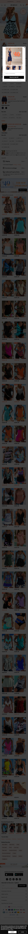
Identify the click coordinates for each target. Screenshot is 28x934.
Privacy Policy (10, 929)
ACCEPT (12, 932)
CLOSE (22, 932)
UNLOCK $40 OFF (14, 77)
